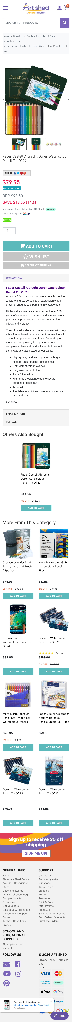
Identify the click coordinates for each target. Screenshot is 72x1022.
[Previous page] (4, 100)
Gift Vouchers (11, 905)
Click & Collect (47, 902)
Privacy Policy (47, 960)
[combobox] (36, 23)
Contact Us (45, 875)
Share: (9, 173)
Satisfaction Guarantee (52, 913)
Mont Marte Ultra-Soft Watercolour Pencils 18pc (53, 566)
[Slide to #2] (53, 144)
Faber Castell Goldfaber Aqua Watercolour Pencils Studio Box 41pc (54, 718)
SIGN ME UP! (36, 853)
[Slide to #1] (19, 144)
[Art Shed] (36, 7)
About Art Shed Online (16, 879)
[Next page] (68, 100)
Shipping (44, 890)
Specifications (15, 413)
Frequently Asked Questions (49, 881)
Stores (6, 887)
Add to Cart (38, 246)
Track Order (46, 887)
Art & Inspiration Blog (15, 894)
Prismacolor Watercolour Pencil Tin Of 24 (17, 642)
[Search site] (64, 23)
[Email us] (8, 966)
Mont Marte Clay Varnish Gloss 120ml (31, 1005)
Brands (7, 925)
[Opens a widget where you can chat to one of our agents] (59, 1016)
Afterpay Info (46, 905)
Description (14, 278)
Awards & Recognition (15, 883)
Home (6, 875)
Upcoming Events (13, 890)
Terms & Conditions (14, 921)
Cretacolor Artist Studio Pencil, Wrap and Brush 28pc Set (18, 566)
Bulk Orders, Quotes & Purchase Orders (52, 919)
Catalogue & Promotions (17, 909)
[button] (36, 256)
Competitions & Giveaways (12, 900)
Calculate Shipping (37, 265)
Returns (43, 894)
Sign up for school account (13, 946)
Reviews (11, 422)
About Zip (44, 909)
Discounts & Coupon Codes (15, 915)
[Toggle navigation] (5, 7)
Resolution (45, 898)
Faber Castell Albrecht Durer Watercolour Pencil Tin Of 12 (35, 478)
